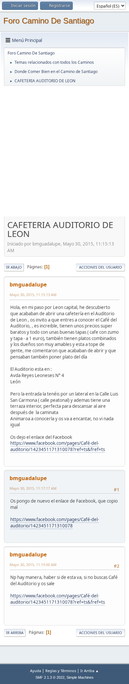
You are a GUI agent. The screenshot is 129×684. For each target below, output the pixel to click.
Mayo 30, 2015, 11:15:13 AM (33, 294)
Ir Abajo (14, 267)
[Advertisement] (64, 151)
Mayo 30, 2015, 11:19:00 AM (33, 564)
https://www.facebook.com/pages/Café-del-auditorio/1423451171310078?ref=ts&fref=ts (57, 446)
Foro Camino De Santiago (48, 20)
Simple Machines (80, 677)
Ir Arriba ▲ (89, 670)
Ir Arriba (14, 632)
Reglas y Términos (60, 670)
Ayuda (35, 670)
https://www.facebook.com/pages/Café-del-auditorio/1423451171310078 (54, 522)
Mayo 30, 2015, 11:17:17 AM (33, 488)
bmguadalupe (28, 284)
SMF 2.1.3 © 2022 (49, 677)
